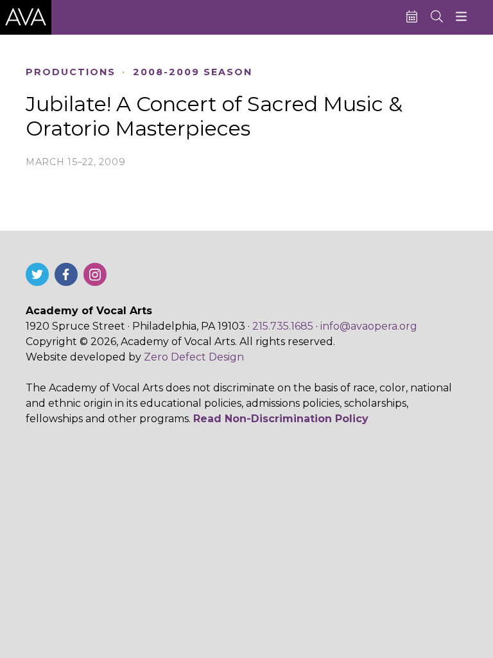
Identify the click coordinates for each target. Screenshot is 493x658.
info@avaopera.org (368, 326)
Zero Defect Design (194, 357)
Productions (71, 72)
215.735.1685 (282, 326)
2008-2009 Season (192, 72)
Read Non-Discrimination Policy (280, 419)
